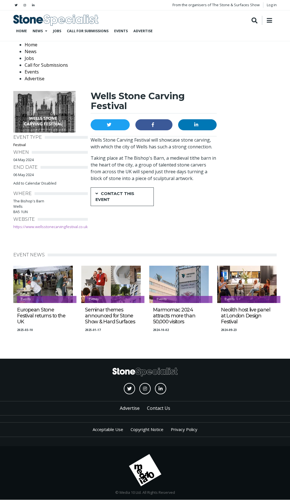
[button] (110, 124)
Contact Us (158, 408)
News (38, 31)
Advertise (143, 31)
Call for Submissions (87, 31)
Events (121, 31)
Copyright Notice (147, 429)
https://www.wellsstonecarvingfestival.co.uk (50, 226)
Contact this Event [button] (114, 196)
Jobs (57, 31)
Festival (19, 144)
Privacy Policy (184, 429)
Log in (272, 4)
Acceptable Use (108, 429)
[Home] (55, 20)
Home (21, 31)
